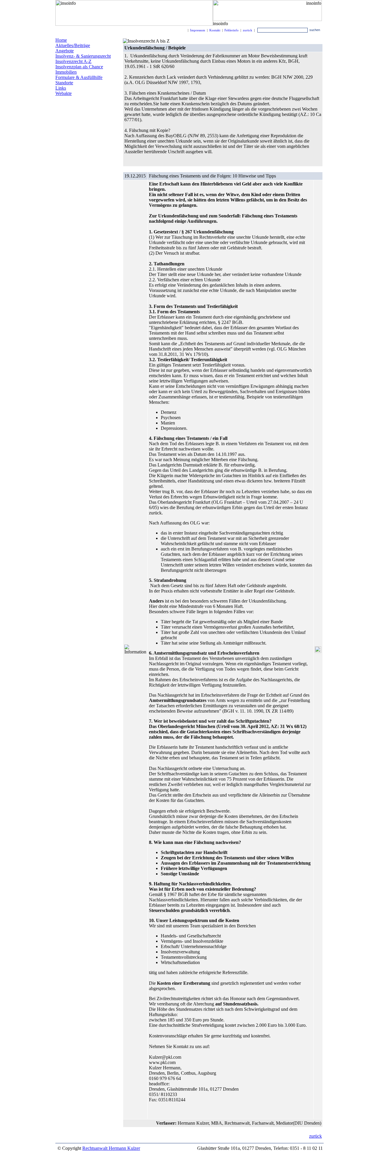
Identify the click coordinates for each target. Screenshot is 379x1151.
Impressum (197, 30)
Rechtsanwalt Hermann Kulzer (111, 1148)
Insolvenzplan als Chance (79, 66)
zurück (247, 30)
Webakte (63, 93)
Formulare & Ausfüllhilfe (78, 77)
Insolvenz (98, 104)
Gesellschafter (72, 133)
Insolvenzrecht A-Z (73, 61)
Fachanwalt (64, 113)
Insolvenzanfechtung (82, 128)
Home (61, 40)
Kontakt (214, 30)
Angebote (64, 50)
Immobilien (66, 72)
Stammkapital (90, 113)
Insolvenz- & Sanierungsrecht (83, 56)
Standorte (64, 82)
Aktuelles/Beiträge (72, 45)
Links (60, 88)
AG (107, 119)
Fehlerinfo (231, 30)
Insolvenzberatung (70, 120)
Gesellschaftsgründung (72, 124)
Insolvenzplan (71, 104)
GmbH (94, 119)
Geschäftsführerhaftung (78, 108)
